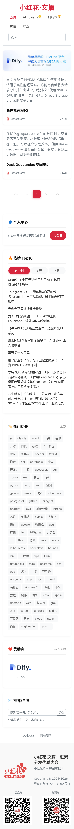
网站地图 (46, 735)
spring (53, 610)
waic (44, 540)
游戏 (35, 446)
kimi (12, 556)
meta (55, 540)
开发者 (14, 469)
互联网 (14, 618)
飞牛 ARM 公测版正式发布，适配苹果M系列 (35, 330)
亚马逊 (46, 571)
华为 (23, 571)
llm (23, 532)
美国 (36, 477)
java (28, 508)
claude (21, 438)
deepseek (41, 469)
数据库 (39, 524)
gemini (14, 493)
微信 (13, 626)
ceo (12, 571)
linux (47, 556)
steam (51, 618)
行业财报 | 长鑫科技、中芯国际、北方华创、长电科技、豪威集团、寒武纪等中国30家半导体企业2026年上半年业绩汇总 (36, 398)
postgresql (17, 501)
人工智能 (48, 446)
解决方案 (36, 532)
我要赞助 (60, 649)
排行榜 (54, 17)
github (33, 501)
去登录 (57, 236)
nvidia (39, 516)
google (25, 524)
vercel (28, 493)
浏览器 (51, 532)
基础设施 (42, 508)
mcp (27, 485)
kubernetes (17, 548)
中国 (51, 461)
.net (12, 610)
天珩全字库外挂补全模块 (25, 309)
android (39, 610)
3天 (39, 270)
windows (16, 579)
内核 (24, 446)
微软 (13, 461)
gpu (51, 524)
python (14, 485)
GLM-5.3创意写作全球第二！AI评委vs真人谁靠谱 (37, 343)
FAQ (26, 27)
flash (21, 540)
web (28, 603)
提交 (61, 712)
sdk (55, 469)
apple (58, 595)
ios (40, 579)
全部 (63, 426)
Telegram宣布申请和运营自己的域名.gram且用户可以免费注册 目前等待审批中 (36, 296)
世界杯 (41, 603)
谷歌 (58, 438)
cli (11, 540)
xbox (46, 595)
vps (36, 556)
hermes (53, 548)
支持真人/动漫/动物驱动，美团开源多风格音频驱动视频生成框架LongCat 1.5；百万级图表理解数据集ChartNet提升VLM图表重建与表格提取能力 (37, 379)
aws (38, 485)
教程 (13, 595)
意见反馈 (28, 735)
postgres (46, 563)
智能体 (53, 454)
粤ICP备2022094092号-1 (52, 784)
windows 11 (31, 587)
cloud (38, 618)
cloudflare (54, 493)
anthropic (36, 461)
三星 (34, 571)
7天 (57, 270)
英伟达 (25, 516)
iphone (57, 508)
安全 (13, 454)
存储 (13, 532)
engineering (28, 626)
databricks (17, 563)
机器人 (25, 454)
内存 (40, 493)
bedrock (15, 603)
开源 (13, 446)
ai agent (48, 501)
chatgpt (15, 508)
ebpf (30, 579)
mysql (51, 579)
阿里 (35, 595)
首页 (13, 17)
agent (35, 438)
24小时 (19, 270)
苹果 (47, 438)
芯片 (13, 516)
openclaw (36, 548)
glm (59, 563)
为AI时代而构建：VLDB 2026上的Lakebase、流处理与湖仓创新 (32, 318)
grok (53, 603)
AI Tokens (32, 17)
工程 (27, 469)
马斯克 (14, 587)
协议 (33, 540)
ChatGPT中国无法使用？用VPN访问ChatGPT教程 (34, 282)
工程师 (24, 556)
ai (11, 438)
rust (25, 477)
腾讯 (47, 587)
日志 (27, 618)
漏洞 (49, 485)
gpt (47, 477)
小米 (58, 587)
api (23, 461)
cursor (24, 610)
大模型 (52, 516)
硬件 (24, 595)
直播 (13, 27)
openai (39, 454)
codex (14, 477)
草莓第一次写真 (19, 353)
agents (46, 626)
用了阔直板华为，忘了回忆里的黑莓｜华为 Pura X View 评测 (36, 362)
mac (32, 563)
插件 (13, 524)
